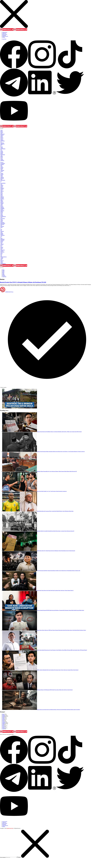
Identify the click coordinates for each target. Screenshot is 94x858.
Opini (3, 273)
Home (3, 269)
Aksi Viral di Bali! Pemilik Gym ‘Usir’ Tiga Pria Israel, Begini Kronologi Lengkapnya (52, 491)
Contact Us (4, 33)
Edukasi (3, 715)
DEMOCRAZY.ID (10, 828)
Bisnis (3, 272)
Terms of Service (5, 36)
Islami (3, 271)
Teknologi (4, 727)
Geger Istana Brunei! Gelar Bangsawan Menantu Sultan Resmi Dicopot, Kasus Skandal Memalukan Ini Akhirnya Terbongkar (2, 137)
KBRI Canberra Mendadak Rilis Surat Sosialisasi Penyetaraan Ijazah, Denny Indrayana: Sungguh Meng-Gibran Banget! (57, 669)
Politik (3, 270)
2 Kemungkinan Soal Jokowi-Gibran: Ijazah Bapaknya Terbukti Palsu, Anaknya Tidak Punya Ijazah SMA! (2, 188)
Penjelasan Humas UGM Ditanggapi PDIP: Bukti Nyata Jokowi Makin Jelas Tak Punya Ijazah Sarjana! (55, 689)
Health (3, 274)
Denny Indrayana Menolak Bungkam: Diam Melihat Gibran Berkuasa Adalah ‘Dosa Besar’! (2, 200)
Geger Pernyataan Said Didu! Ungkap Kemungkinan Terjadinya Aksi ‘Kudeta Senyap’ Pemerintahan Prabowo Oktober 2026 (58, 570)
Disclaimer (4, 35)
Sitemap (3, 37)
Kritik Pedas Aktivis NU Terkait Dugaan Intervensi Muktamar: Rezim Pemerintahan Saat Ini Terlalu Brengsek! (56, 550)
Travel (3, 728)
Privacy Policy (4, 34)
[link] (14, 68)
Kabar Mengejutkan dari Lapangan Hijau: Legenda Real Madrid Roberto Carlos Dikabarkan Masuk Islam (55, 511)
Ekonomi (3, 716)
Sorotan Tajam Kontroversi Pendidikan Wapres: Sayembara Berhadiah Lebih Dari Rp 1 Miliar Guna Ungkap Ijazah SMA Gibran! (59, 431)
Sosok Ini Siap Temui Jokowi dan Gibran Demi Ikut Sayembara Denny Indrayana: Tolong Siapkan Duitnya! (54, 590)
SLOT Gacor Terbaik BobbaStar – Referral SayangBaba (2, 160)
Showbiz (3, 275)
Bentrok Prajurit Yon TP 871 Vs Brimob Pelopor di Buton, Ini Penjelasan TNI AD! (23, 282)
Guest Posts (4, 276)
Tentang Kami (4, 32)
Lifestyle (3, 719)
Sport (3, 726)
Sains (3, 724)
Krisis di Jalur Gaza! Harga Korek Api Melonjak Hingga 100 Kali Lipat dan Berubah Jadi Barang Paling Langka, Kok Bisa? (58, 709)
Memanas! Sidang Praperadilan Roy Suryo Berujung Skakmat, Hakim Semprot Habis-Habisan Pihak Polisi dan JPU (57, 471)
